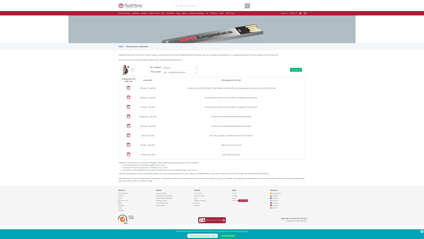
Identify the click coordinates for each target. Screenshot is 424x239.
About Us (284, 13)
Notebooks (171, 13)
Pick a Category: (155, 67)
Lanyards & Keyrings (196, 13)
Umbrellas (213, 13)
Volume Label (160, 205)
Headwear (121, 205)
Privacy (234, 198)
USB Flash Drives (124, 13)
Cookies (234, 196)
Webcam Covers (123, 201)
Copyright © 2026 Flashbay (296, 221)
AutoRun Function (161, 201)
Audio (120, 208)
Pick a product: (156, 72)
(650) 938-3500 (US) (300, 218)
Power (120, 198)
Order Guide (198, 193)
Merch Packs (230, 13)
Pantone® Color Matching (164, 196)
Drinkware (135, 13)
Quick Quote (296, 70)
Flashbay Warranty (200, 201)
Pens (163, 13)
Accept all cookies (228, 236)
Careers (234, 201)
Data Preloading (161, 193)
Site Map (196, 205)
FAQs (121, 46)
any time (245, 231)
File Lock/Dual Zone (162, 203)
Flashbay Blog (276, 193)
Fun (206, 13)
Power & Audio (154, 13)
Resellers (197, 203)
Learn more (160, 165)
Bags (178, 13)
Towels (221, 13)
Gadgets (144, 13)
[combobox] (209, 5)
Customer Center (199, 196)
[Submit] (176, 5)
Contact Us (293, 13)
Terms (234, 193)
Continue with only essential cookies (203, 236)
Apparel (184, 13)
